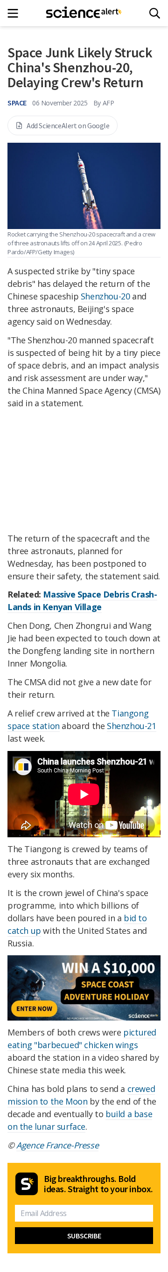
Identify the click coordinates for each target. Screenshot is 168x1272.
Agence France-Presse (57, 1145)
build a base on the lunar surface (79, 1120)
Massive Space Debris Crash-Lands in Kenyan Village (82, 600)
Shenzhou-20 (105, 296)
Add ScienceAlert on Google (68, 125)
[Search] (155, 13)
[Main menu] (15, 13)
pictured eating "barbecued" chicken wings (81, 1038)
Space (17, 102)
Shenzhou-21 (131, 725)
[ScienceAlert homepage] (84, 13)
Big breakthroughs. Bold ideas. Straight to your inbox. (98, 1184)
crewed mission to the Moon (81, 1095)
